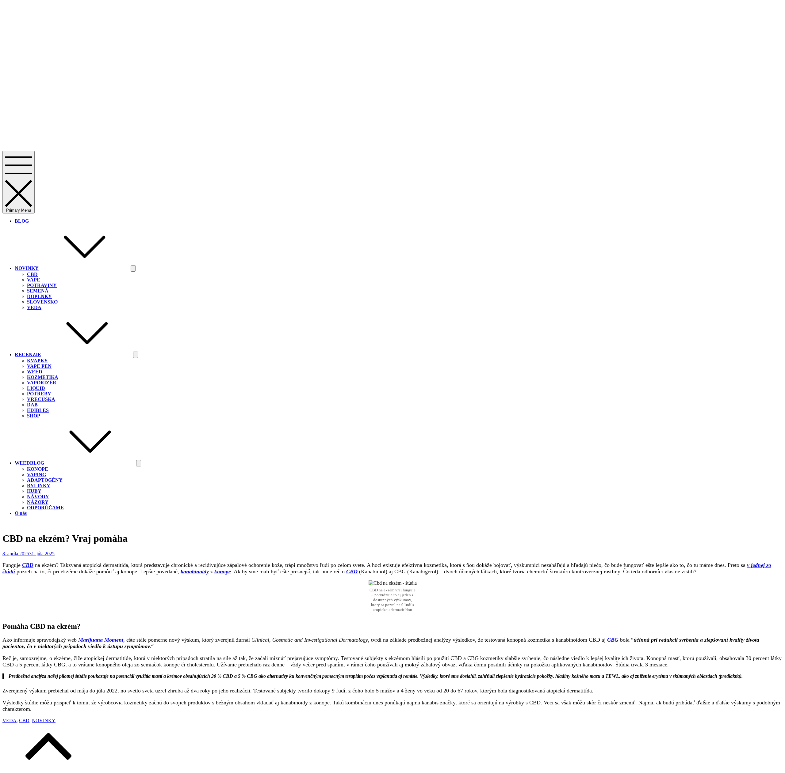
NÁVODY (38, 496)
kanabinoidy (195, 571)
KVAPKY (37, 360)
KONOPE (37, 469)
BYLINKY (38, 485)
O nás (21, 513)
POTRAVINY (42, 285)
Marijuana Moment (100, 640)
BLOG (22, 221)
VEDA (34, 307)
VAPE (33, 279)
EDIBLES (38, 410)
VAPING (36, 474)
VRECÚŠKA (41, 399)
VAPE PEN (39, 366)
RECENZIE (28, 354)
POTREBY (39, 393)
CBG (612, 640)
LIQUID (36, 388)
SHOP (33, 415)
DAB (32, 404)
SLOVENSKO (42, 301)
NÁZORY (37, 502)
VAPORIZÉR (41, 382)
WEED (34, 371)
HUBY (34, 491)
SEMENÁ (37, 290)
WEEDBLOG (29, 463)
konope (222, 571)
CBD (32, 274)
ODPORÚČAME (45, 507)
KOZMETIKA (42, 377)
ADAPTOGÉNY (45, 480)
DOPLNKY (39, 296)
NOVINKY (27, 268)
